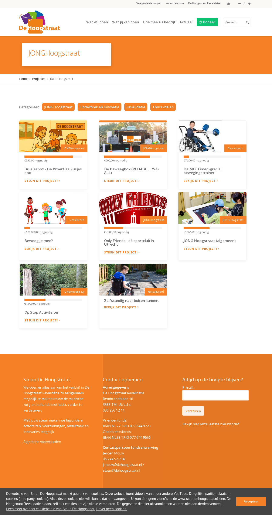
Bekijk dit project (200, 181)
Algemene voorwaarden (42, 441)
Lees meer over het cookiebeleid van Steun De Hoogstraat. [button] (50, 509)
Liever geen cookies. (111, 509)
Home (23, 79)
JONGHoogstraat (58, 107)
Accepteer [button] (251, 501)
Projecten (38, 79)
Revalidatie (135, 107)
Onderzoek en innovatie (99, 107)
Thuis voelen (163, 107)
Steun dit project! (41, 181)
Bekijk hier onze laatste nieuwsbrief (210, 424)
